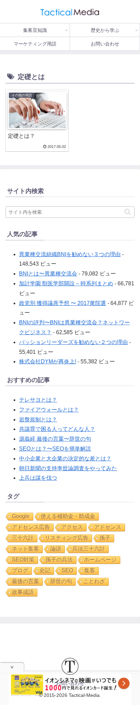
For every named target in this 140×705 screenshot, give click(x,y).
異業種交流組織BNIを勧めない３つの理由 (70, 254)
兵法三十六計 (88, 549)
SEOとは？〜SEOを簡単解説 (55, 449)
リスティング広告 (66, 538)
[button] (128, 212)
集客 (89, 570)
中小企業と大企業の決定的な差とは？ (65, 458)
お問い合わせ (70, 683)
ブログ (20, 570)
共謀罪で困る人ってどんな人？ (57, 429)
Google (21, 516)
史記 (44, 570)
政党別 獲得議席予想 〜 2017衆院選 (62, 303)
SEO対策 (23, 560)
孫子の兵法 (59, 560)
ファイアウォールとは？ (49, 410)
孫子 (105, 538)
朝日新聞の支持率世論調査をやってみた (68, 468)
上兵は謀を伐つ (38, 478)
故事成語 (23, 592)
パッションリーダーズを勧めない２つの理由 (73, 342)
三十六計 (23, 538)
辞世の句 (61, 581)
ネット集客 (25, 549)
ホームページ (100, 560)
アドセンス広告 (31, 527)
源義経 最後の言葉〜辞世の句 (55, 439)
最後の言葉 (25, 581)
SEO (67, 570)
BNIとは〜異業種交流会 (48, 274)
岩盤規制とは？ (38, 419)
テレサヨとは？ (38, 400)
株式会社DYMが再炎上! (47, 361)
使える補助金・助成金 (68, 516)
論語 (55, 549)
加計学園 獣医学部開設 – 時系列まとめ (66, 283)
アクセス (72, 527)
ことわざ (94, 581)
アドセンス (107, 527)
